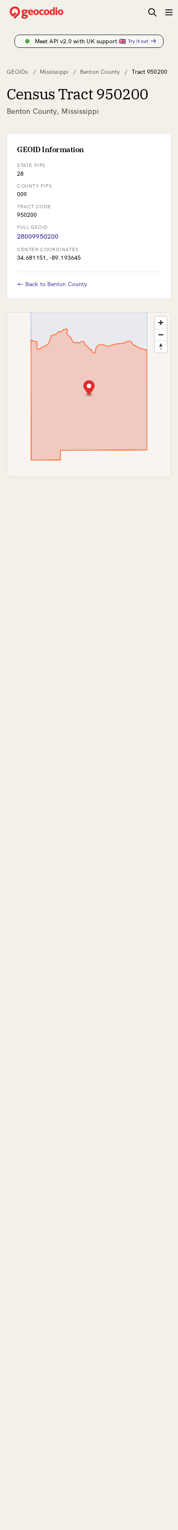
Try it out (138, 41)
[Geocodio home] (49, 12)
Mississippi (54, 71)
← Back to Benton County (52, 284)
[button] (89, 388)
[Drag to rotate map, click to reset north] (161, 347)
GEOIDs (17, 71)
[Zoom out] (161, 335)
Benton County (100, 71)
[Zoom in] (161, 323)
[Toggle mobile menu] (169, 12)
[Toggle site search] (152, 12)
